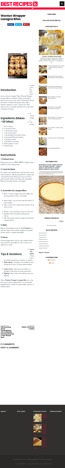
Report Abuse (44, 252)
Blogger (54, 225)
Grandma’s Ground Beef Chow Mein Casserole (54, 107)
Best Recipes (17, 4)
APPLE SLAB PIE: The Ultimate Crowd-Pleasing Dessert (55, 118)
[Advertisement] (17, 40)
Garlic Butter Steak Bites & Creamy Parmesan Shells (55, 87)
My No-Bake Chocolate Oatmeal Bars (54, 97)
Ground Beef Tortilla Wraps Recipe (55, 128)
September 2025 (42, 246)
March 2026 (41, 233)
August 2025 (42, 248)
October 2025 (42, 243)
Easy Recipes (52, 260)
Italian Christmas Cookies (28, 327)
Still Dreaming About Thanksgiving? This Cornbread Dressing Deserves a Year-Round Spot (7, 331)
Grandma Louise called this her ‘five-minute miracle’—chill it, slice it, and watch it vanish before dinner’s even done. (51, 167)
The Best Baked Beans (54, 148)
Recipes (52, 263)
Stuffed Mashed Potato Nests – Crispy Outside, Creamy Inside (56, 67)
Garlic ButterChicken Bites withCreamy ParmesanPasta (56, 76)
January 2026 (42, 237)
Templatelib (49, 459)
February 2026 (42, 235)
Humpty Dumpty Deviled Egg (56, 138)
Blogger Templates (32, 459)
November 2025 (42, 241)
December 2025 (42, 239)
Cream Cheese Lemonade (51, 56)
